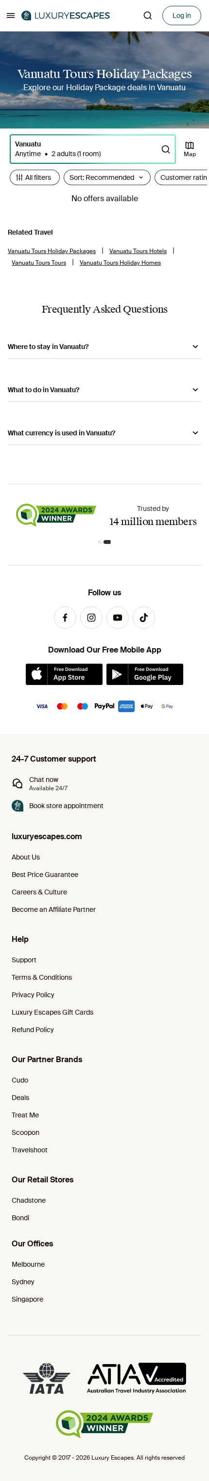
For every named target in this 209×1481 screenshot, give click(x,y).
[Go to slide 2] (107, 542)
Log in (182, 15)
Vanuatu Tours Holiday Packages (52, 251)
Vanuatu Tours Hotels (138, 251)
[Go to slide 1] (100, 542)
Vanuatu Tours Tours (39, 263)
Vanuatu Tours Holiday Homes (120, 263)
